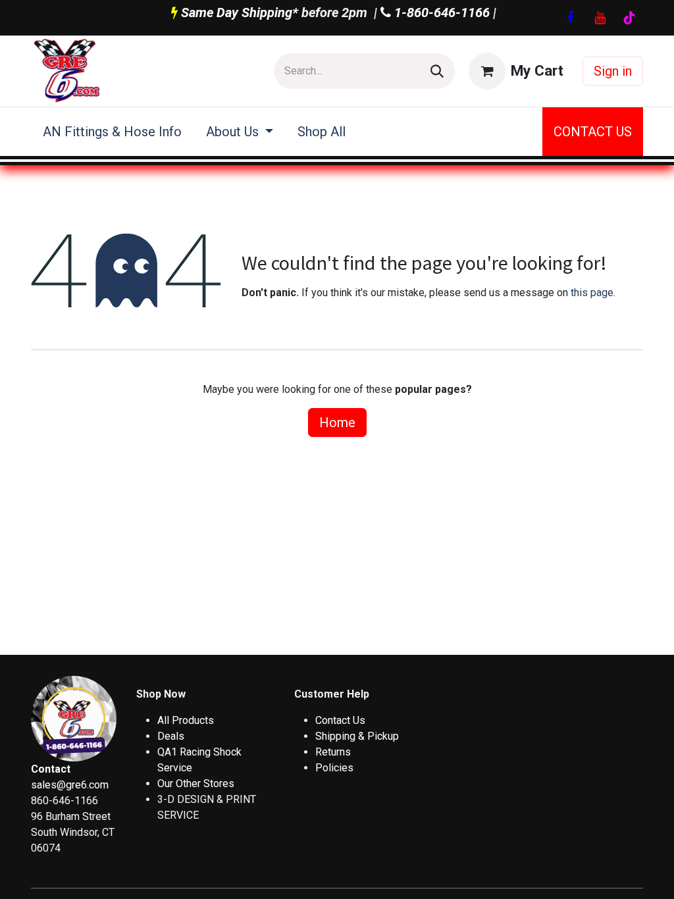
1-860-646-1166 (440, 12)
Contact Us (340, 720)
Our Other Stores (195, 783)
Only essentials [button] (554, 857)
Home (337, 422)
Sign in (613, 71)
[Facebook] (570, 18)
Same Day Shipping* (239, 12)
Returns (333, 752)
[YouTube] (599, 18)
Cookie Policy (67, 876)
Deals (170, 736)
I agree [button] (619, 857)
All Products (185, 720)
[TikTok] (629, 18)
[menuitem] (112, 131)
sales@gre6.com (70, 785)
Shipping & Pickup (357, 736)
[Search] (437, 71)
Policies (334, 767)
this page (592, 292)
